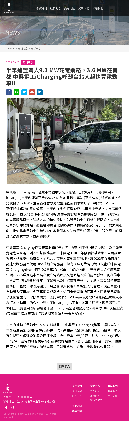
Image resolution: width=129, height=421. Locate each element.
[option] (64, 22)
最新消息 (23, 48)
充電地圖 (77, 406)
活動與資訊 (96, 400)
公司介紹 (77, 391)
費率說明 (77, 411)
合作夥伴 (77, 395)
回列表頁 (64, 366)
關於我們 (77, 385)
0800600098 (24, 397)
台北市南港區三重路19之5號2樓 (36, 401)
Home (11, 48)
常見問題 (113, 395)
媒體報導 (95, 395)
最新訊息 (35, 48)
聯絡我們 (113, 385)
